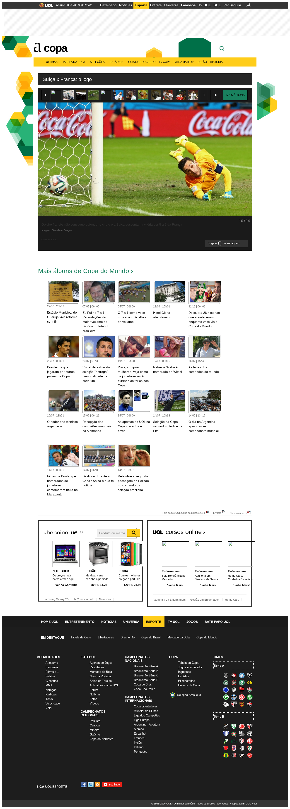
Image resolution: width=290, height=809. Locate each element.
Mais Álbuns (235, 95)
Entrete (156, 5)
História (216, 62)
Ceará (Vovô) (249, 733)
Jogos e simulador (190, 667)
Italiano (138, 747)
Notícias (125, 5)
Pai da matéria (184, 62)
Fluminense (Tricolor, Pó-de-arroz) (249, 689)
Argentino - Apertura (147, 724)
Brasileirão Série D (146, 680)
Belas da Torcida (101, 681)
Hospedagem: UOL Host (243, 803)
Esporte (141, 5)
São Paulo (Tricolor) (233, 704)
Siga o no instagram (224, 243)
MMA (49, 685)
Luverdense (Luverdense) (226, 741)
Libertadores (106, 637)
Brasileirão (128, 637)
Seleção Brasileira (189, 695)
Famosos (188, 5)
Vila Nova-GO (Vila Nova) (249, 755)
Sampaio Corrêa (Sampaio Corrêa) (226, 755)
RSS (97, 784)
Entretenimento (79, 621)
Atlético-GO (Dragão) (249, 726)
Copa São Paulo (144, 689)
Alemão (139, 729)
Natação (51, 690)
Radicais (51, 694)
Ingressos (184, 671)
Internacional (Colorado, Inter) (241, 697)
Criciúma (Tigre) (249, 682)
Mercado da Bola (178, 637)
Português (140, 751)
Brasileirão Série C (146, 675)
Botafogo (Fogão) (249, 675)
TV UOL (204, 5)
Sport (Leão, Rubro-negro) (241, 704)
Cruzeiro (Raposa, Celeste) (226, 689)
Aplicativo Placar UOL (104, 685)
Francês (139, 738)
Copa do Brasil (151, 637)
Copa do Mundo (206, 637)
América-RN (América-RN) (241, 726)
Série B (219, 716)
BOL (217, 5)
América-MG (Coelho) (233, 726)
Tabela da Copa (74, 62)
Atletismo (52, 662)
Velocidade (53, 703)
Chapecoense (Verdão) (226, 682)
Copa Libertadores (146, 706)
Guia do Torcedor (142, 62)
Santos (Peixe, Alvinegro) (226, 704)
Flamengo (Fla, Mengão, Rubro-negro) (241, 689)
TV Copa (164, 62)
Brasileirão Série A (146, 666)
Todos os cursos (236, 530)
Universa (171, 5)
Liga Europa (142, 720)
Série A (219, 665)
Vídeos (94, 703)
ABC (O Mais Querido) (226, 726)
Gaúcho (95, 734)
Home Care (232, 599)
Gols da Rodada (100, 676)
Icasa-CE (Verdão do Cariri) (233, 741)
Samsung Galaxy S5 (56, 599)
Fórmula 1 (52, 671)
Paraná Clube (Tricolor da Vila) (233, 748)
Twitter (91, 784)
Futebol (50, 676)
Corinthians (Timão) (233, 682)
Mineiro (94, 730)
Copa (55, 48)
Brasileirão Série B (146, 671)
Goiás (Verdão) (226, 697)
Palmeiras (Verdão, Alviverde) (249, 697)
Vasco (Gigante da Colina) (241, 755)
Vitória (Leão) (249, 704)
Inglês (138, 742)
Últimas (52, 62)
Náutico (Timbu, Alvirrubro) (249, 741)
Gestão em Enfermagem (205, 599)
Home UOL (49, 621)
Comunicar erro (238, 513)
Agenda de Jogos (101, 662)
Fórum (94, 690)
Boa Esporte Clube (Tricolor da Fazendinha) (233, 733)
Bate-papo (108, 5)
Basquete (52, 667)
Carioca (95, 725)
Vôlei (49, 708)
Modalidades (48, 657)
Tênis (49, 699)
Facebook (84, 784)
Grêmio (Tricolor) (233, 697)
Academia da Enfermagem (169, 599)
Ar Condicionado (83, 599)
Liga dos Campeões (147, 715)
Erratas (217, 513)
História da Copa (189, 685)
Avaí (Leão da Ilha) (226, 733)
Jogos (192, 621)
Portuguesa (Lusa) (249, 748)
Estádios (116, 62)
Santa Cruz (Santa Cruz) (233, 755)
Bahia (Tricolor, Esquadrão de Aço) (241, 675)
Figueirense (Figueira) (233, 689)
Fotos (93, 699)
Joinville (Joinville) (241, 741)
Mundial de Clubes (146, 711)
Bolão (202, 62)
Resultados (97, 667)
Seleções (97, 62)
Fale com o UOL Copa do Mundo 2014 (183, 513)
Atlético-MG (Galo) (226, 675)
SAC (89, 5)
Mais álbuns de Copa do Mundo (83, 270)
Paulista (95, 721)
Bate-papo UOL (217, 621)
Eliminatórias (186, 681)
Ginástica (52, 681)
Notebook (105, 599)
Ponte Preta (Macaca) (241, 748)
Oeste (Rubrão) (226, 748)
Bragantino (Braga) (241, 733)
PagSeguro (232, 5)
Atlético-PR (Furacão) (233, 675)
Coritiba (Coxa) (241, 682)
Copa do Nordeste (101, 739)
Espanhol (140, 733)
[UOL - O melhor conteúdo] (45, 6)
